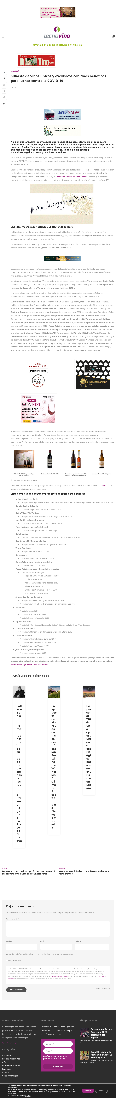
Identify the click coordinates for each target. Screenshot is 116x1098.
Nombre (9, 941)
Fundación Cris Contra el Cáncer (71, 176)
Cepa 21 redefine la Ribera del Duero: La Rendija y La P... (101, 1055)
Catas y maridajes (10, 1075)
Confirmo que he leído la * (55, 1057)
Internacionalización (11, 1065)
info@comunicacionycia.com (61, 976)
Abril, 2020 (14, 87)
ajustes (27, 1096)
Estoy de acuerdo (15, 961)
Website (78, 941)
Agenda (5, 1072)
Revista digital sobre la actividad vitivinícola (57, 44)
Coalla (103, 485)
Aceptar (88, 1091)
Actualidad (15, 71)
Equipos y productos (11, 1058)
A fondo (5, 1062)
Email (42, 941)
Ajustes (101, 1091)
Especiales (6, 1069)
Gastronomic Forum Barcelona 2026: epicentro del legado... (101, 1033)
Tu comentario (12, 919)
